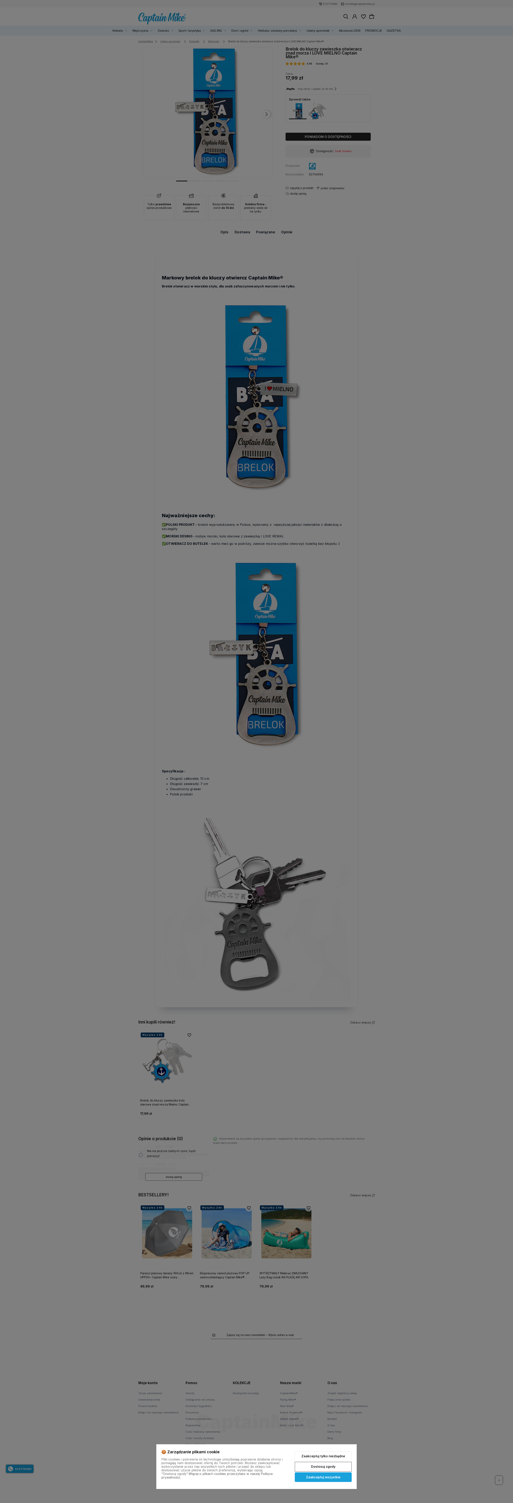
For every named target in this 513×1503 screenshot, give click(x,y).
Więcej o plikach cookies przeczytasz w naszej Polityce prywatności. (217, 1475)
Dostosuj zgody (323, 1467)
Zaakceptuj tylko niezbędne (323, 1456)
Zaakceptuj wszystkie (323, 1477)
